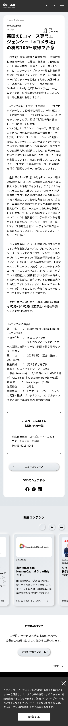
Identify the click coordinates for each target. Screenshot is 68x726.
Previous (52, 527)
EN (53, 5)
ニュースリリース (34, 466)
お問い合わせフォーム (34, 652)
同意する (34, 717)
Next (62, 527)
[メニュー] (62, 5)
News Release (15, 20)
